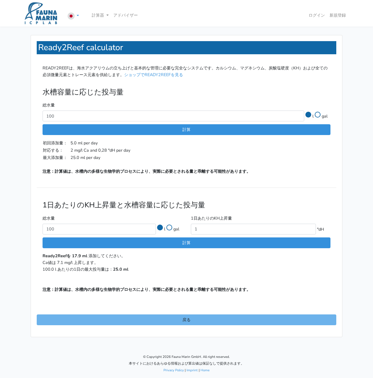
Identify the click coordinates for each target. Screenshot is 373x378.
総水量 (49, 105)
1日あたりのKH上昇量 (211, 218)
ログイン (317, 15)
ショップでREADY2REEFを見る (153, 75)
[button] (73, 16)
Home (205, 370)
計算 (186, 129)
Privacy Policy (173, 370)
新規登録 (338, 15)
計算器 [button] (98, 15)
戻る (186, 320)
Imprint (192, 370)
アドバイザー (125, 15)
